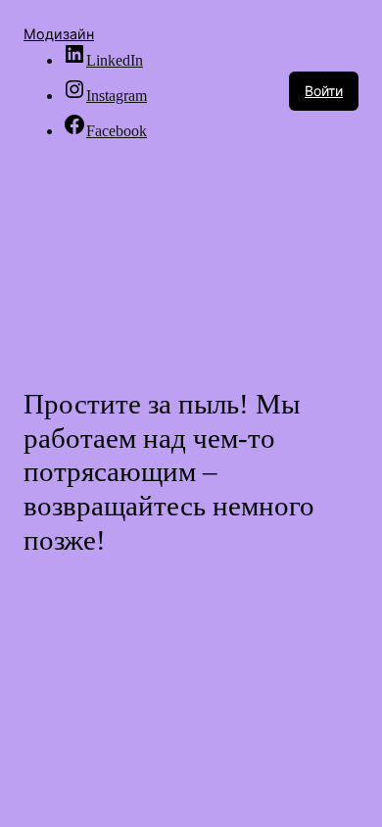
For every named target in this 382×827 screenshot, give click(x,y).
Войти (324, 90)
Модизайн (59, 33)
